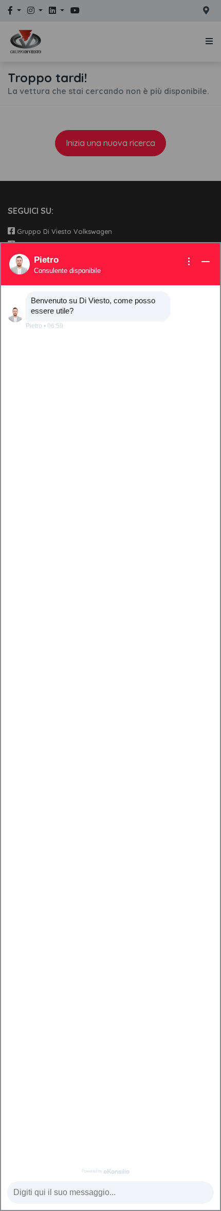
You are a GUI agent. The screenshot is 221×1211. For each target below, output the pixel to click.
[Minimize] (205, 261)
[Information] (189, 261)
